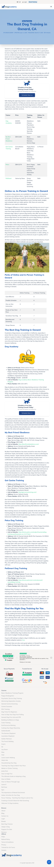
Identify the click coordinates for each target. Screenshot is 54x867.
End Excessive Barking (8, 725)
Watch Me (4, 760)
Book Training (33, 2)
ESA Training (5, 709)
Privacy (3, 845)
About (3, 810)
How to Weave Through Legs (10, 782)
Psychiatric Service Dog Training (11, 698)
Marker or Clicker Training (9, 768)
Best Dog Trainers (7, 824)
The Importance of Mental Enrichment (13, 792)
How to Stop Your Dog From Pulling (12, 714)
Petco (7, 164)
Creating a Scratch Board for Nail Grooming (15, 800)
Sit (2, 747)
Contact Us (4, 816)
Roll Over (4, 787)
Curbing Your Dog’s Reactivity (10, 728)
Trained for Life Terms (8, 847)
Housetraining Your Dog (8, 763)
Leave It (3, 784)
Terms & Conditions (7, 842)
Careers (3, 850)
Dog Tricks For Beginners (9, 712)
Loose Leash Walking (8, 757)
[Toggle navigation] (51, 6)
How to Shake (5, 779)
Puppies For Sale (6, 829)
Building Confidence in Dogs (10, 720)
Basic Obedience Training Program (12, 693)
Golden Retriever (6, 739)
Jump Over (4, 771)
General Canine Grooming (9, 704)
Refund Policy (5, 839)
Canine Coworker (6, 706)
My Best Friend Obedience (9, 139)
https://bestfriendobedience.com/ (28, 444)
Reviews (4, 832)
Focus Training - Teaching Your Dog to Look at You (17, 798)
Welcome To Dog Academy (9, 803)
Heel (2, 755)
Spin (2, 790)
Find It (3, 744)
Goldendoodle (5, 731)
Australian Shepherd (7, 736)
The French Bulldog (7, 741)
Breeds (3, 821)
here (23, 640)
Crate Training (5, 722)
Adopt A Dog (5, 827)
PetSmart (9, 178)
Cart (19, 2)
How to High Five (6, 774)
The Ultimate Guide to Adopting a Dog (13, 776)
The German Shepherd (8, 733)
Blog (2, 813)
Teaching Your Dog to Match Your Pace (13, 765)
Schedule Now (26, 95)
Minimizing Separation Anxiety (11, 701)
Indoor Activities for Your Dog (10, 795)
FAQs (3, 837)
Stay (2, 752)
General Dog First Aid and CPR (11, 717)
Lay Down (4, 749)
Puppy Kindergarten (7, 696)
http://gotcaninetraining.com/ (27, 492)
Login (25, 2)
